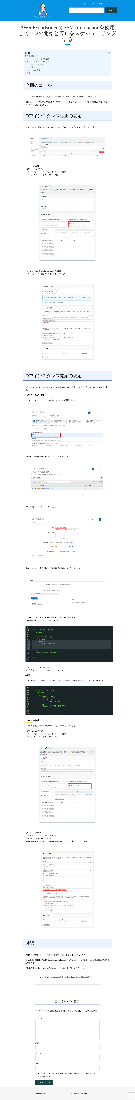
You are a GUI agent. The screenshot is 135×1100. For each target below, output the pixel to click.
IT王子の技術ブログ (42, 17)
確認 (28, 73)
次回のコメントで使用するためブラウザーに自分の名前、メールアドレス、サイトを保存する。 (68, 1075)
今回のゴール (32, 56)
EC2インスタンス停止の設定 (38, 59)
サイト (38, 1063)
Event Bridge (71, 977)
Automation (55, 977)
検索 (111, 10)
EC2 (65, 977)
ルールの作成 (34, 70)
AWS (61, 977)
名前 (37, 1043)
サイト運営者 (89, 4)
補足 (31, 67)
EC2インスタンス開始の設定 (38, 62)
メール (38, 1053)
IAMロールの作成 (36, 64)
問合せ (99, 4)
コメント (39, 1018)
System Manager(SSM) (83, 977)
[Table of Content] (108, 52)
